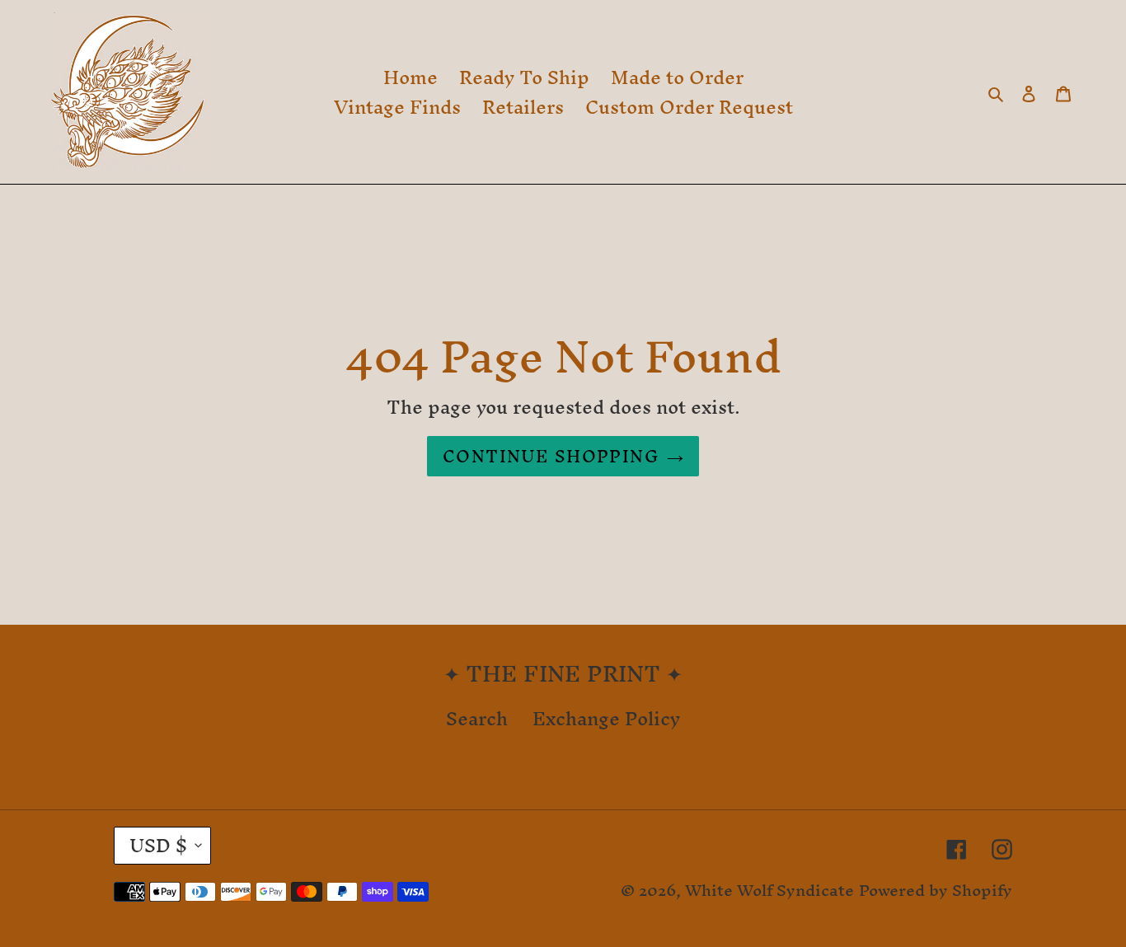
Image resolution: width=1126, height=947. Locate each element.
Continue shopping (551, 456)
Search (477, 718)
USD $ (158, 846)
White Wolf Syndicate (769, 890)
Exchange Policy (606, 718)
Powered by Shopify (935, 890)
